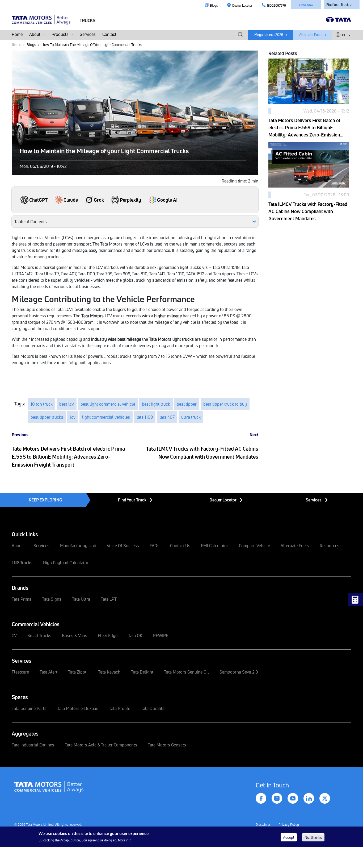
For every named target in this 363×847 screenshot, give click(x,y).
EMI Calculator (214, 546)
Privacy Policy (288, 824)
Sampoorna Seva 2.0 (239, 672)
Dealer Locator (242, 5)
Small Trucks (39, 635)
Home (17, 34)
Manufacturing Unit (78, 546)
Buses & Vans (74, 635)
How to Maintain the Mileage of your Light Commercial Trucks (104, 151)
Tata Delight (142, 672)
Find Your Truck (337, 4)
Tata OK (135, 635)
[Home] (43, 19)
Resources (329, 546)
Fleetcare (20, 672)
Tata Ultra (81, 599)
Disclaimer (263, 824)
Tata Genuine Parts (29, 708)
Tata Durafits (152, 708)
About (35, 34)
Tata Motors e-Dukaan (77, 708)
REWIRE (160, 635)
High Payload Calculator (65, 563)
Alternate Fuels (310, 34)
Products (61, 34)
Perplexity (130, 200)
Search (240, 34)
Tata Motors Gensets (167, 745)
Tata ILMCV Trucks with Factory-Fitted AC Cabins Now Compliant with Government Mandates (307, 211)
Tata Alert (48, 672)
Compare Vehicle (254, 546)
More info (124, 840)
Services (88, 34)
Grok (99, 200)
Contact (109, 34)
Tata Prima (21, 599)
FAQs (154, 546)
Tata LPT (109, 599)
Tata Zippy (77, 672)
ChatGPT (38, 200)
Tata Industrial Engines (33, 745)
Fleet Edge (107, 635)
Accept (288, 837)
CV (14, 635)
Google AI (167, 200)
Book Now (306, 5)
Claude (71, 200)
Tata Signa (51, 599)
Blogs (214, 5)
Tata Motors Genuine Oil (186, 672)
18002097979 (276, 5)
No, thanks (313, 837)
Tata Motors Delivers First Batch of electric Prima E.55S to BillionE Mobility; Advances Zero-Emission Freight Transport (68, 456)
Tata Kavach (109, 672)
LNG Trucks (22, 563)
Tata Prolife (119, 708)
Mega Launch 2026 (268, 34)
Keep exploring (45, 500)
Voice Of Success (123, 546)
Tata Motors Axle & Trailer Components (101, 745)
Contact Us (180, 546)
